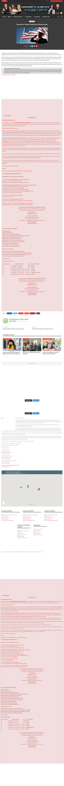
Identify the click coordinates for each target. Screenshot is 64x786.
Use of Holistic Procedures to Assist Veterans (42, 328)
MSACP (12, 171)
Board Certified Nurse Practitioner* (16, 199)
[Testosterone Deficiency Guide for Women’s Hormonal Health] (51, 344)
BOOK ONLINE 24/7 (19, 16)
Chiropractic (32, 21)
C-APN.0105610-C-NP (28, 191)
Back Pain (11, 139)
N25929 (20, 192)
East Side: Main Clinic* (5, 451)
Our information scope (6, 142)
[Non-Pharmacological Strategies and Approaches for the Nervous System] (12, 344)
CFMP (28, 171)
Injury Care (47, 16)
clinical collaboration (16, 148)
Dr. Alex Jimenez (5, 171)
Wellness (37, 16)
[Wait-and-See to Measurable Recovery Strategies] (32, 344)
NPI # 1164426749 (32, 221)
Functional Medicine (7, 338)
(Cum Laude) (29, 204)
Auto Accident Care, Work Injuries (52, 137)
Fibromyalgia (5, 141)
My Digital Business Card (6, 466)
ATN (31, 171)
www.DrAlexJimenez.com (8, 520)
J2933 (35, 223)
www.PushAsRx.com (23, 537)
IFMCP (25, 171)
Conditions (28, 16)
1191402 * (22, 188)
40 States (30, 200)
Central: (3, 455)
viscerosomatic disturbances (51, 618)
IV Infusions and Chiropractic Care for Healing (19, 1)
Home (4, 16)
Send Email (6, 519)
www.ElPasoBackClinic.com (30, 520)
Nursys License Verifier (17, 195)
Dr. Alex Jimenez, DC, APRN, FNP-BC (45, 161)
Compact (9, 186)
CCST (22, 171)
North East (3, 460)
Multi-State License (13, 200)
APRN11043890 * (25, 189)
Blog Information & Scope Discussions (10, 128)
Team (10, 16)
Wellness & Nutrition (27, 137)
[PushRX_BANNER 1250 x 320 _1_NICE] (32, 384)
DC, (10, 171)
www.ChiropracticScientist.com (52, 520)
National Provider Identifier (8, 261)
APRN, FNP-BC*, (17, 171)
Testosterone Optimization (47, 338)
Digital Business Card (32, 213)
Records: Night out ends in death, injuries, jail (13, 328)
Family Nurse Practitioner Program (26, 203)
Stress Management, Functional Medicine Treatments (33, 141)
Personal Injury (26, 338)
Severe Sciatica (37, 139)
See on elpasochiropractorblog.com (9, 74)
